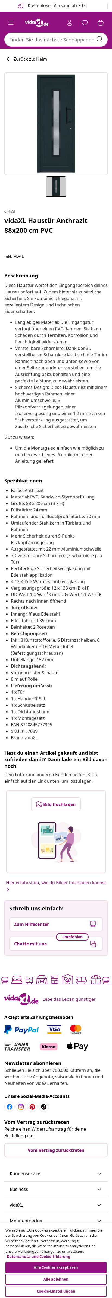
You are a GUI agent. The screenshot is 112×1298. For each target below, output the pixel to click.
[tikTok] (43, 1107)
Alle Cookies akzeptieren (56, 1267)
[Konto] (70, 23)
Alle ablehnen (56, 1279)
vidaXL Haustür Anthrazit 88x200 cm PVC (45, 225)
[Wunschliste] (85, 23)
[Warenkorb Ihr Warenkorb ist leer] (100, 23)
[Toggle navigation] (10, 22)
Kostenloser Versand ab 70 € (56, 5)
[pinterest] (32, 1107)
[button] (56, 1174)
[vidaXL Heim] (36, 23)
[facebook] (9, 1107)
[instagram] (21, 1107)
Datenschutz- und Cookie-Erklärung (38, 1256)
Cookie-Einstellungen (56, 1291)
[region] (56, 1260)
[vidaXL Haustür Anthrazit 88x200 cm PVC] (56, 124)
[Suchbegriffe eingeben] (99, 39)
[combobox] (56, 40)
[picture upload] (56, 842)
